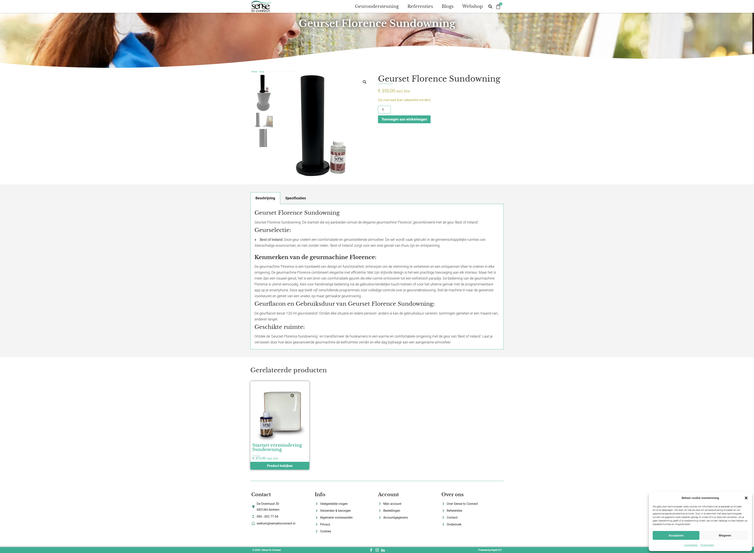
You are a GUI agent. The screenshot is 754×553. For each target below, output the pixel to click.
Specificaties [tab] (295, 198)
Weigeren (725, 535)
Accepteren (676, 535)
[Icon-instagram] (377, 550)
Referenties (420, 6)
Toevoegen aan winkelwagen (404, 119)
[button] (746, 498)
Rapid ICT (496, 550)
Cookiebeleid (691, 545)
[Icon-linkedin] (383, 550)
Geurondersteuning (377, 6)
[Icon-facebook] (371, 550)
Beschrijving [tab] (265, 198)
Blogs (448, 6)
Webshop (472, 6)
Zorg (261, 71)
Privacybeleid (707, 545)
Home (254, 71)
